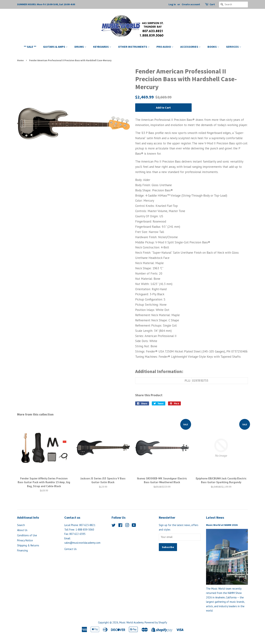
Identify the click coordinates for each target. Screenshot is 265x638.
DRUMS (79, 46)
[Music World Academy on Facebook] (120, 525)
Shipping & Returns (28, 545)
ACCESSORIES (189, 46)
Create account (191, 4)
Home (20, 60)
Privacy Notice (25, 540)
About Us (22, 530)
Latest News (215, 517)
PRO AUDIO (163, 46)
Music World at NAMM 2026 (222, 525)
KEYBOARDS (101, 46)
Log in (172, 4)
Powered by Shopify (156, 622)
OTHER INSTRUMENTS (133, 46)
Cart (212, 4)
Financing (22, 550)
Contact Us (70, 549)
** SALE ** (30, 46)
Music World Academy (131, 622)
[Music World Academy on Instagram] (127, 525)
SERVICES (232, 46)
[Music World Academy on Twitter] (114, 525)
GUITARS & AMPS (54, 46)
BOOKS (212, 46)
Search (21, 525)
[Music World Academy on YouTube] (134, 525)
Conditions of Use (27, 535)
